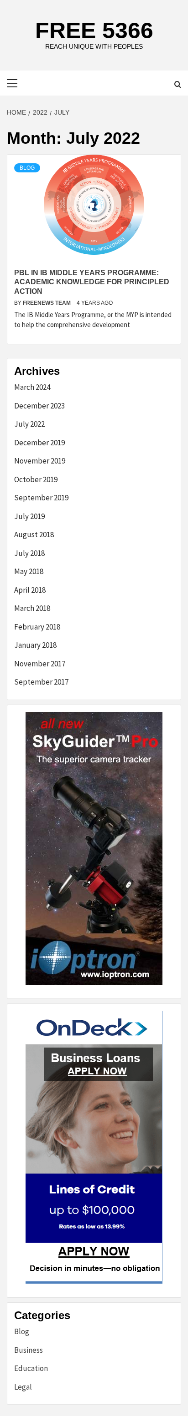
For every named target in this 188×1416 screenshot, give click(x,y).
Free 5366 (94, 30)
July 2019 (29, 516)
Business (28, 1350)
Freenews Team (47, 303)
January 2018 (35, 645)
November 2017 (39, 664)
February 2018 (37, 627)
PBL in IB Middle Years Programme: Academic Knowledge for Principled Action (91, 282)
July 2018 (29, 553)
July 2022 (29, 424)
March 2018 (32, 608)
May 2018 (28, 571)
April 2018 (30, 590)
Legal (23, 1387)
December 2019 (39, 443)
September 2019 (41, 498)
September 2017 (41, 682)
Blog (27, 168)
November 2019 (39, 461)
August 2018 (34, 534)
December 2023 (39, 406)
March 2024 (32, 387)
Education (31, 1368)
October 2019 (35, 479)
